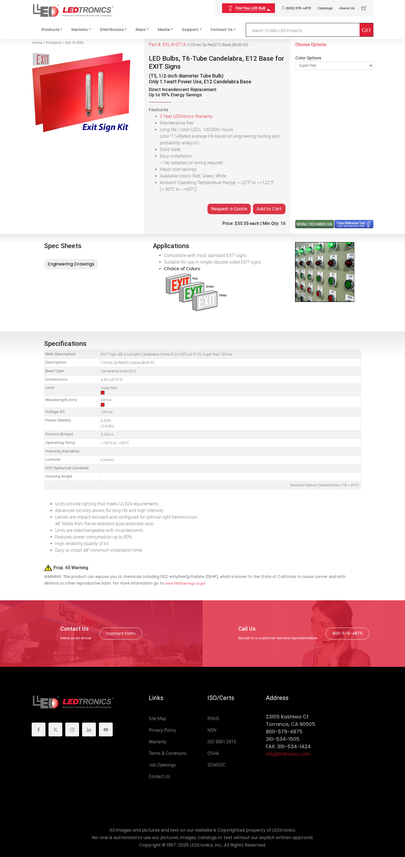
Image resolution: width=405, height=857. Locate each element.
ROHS (213, 718)
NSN (211, 730)
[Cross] (248, 8)
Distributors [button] (112, 30)
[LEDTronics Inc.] (73, 10)
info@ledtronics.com (288, 754)
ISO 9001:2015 (221, 741)
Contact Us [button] (221, 30)
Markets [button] (79, 30)
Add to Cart (269, 209)
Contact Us (159, 776)
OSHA (213, 753)
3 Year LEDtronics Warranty (186, 116)
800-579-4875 (348, 633)
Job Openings (162, 765)
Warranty (157, 741)
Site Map (157, 718)
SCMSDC (216, 765)
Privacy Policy (162, 730)
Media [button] (164, 30)
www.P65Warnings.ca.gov (185, 583)
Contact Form (120, 633)
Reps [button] (140, 30)
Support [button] (190, 30)
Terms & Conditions (168, 753)
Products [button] (50, 30)
